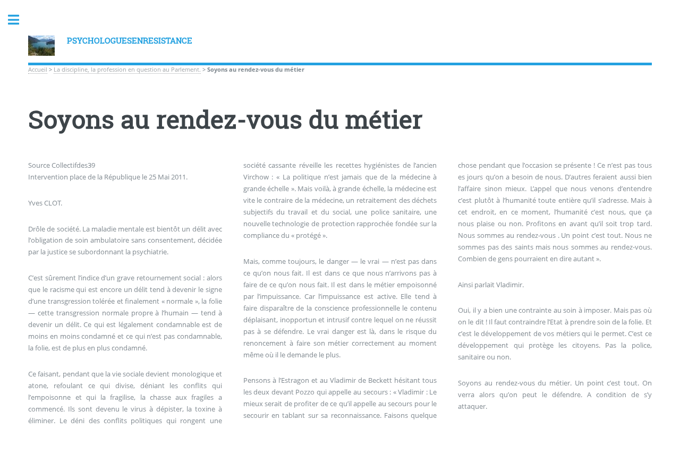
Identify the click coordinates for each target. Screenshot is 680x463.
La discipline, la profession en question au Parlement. (127, 69)
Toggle (19, 20)
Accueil (37, 69)
